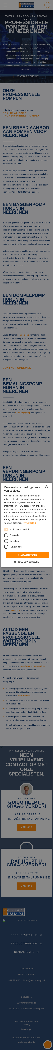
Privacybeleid (29, 522)
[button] (26, 562)
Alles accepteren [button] (27, 555)
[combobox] (46, 486)
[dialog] (26, 525)
